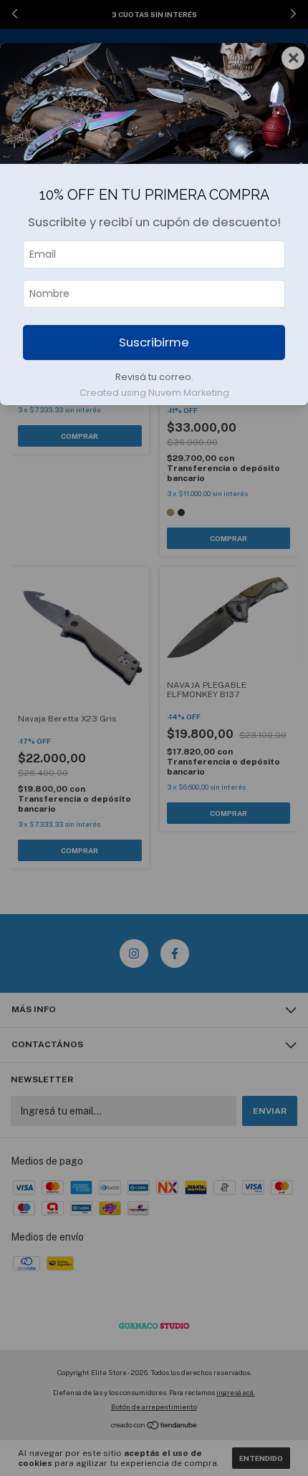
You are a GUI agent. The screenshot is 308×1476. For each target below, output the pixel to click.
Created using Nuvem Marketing (154, 393)
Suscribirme (154, 342)
